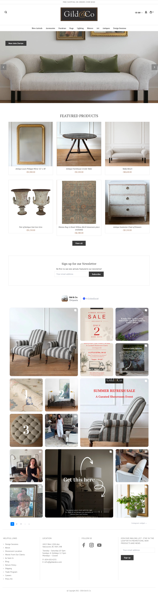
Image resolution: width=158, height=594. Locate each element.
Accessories (50, 28)
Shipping (8, 568)
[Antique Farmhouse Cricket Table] (79, 144)
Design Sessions (119, 28)
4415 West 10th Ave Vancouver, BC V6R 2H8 (52, 545)
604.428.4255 (51, 559)
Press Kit (9, 579)
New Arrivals (37, 28)
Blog (7, 561)
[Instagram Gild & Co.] (91, 545)
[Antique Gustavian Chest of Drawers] (127, 202)
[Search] (6, 13)
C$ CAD (138, 13)
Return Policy (10, 565)
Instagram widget (138, 523)
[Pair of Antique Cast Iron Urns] (31, 202)
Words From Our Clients (15, 554)
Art (98, 28)
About (7, 547)
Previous (3, 67)
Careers (8, 575)
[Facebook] (84, 545)
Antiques (106, 28)
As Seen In (9, 558)
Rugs (71, 28)
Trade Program (11, 572)
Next (155, 67)
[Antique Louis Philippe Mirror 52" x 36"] (31, 144)
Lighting (80, 28)
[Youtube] (99, 545)
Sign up (127, 557)
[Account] (146, 13)
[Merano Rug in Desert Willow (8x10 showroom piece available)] (79, 202)
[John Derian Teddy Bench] (127, 144)
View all (79, 243)
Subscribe (96, 274)
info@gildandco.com (53, 562)
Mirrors (90, 28)
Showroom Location (13, 551)
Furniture (62, 28)
